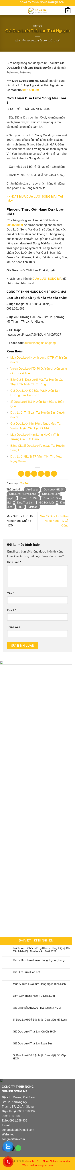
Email (11, 610)
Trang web (13, 626)
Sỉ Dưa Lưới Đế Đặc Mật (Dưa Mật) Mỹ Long (40, 1019)
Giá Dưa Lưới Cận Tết (26, 972)
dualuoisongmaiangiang (40, 342)
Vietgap (32, 506)
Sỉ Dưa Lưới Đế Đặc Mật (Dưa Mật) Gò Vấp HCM (39, 1057)
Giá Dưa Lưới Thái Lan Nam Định (33, 1043)
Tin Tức (37, 26)
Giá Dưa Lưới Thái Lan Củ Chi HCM (34, 1031)
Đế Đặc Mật (47, 502)
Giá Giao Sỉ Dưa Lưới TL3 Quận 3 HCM (37, 1007)
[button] (7, 10)
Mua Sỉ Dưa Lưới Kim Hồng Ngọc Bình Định (39, 983)
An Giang (32, 489)
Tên (10, 593)
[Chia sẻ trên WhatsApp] (21, 474)
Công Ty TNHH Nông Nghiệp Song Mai (47, 1161)
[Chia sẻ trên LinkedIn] (54, 474)
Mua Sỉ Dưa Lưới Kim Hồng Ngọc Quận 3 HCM (21, 521)
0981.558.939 (26, 1111)
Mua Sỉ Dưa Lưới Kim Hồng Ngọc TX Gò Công (54, 521)
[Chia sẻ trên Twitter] (34, 474)
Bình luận (14, 561)
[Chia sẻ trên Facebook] (28, 474)
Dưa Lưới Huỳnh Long (22, 493)
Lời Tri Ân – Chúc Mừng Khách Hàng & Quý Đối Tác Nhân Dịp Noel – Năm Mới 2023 (41, 950)
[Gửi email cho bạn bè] (41, 474)
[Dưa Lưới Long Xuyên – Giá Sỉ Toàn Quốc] (37, 10)
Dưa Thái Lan (25, 502)
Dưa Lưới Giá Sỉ (51, 41)
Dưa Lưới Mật (28, 498)
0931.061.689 (12, 1116)
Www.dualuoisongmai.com (37, 1165)
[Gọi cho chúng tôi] (18, 1148)
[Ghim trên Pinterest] (47, 474)
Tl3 (20, 506)
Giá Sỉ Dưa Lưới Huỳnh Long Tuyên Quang (38, 960)
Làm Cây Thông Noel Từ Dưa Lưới (34, 995)
